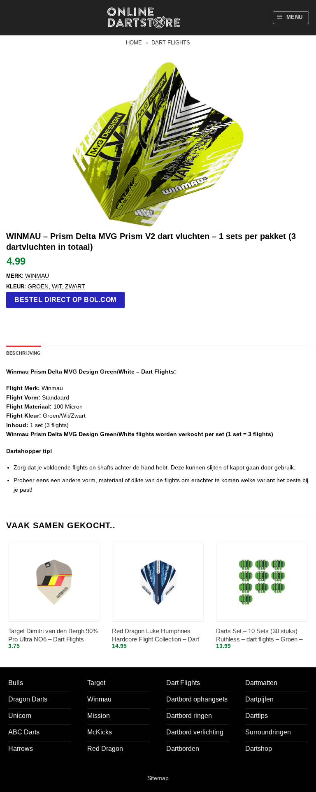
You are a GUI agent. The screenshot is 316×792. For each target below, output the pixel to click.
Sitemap (158, 778)
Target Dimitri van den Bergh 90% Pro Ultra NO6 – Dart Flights (53, 635)
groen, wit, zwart (56, 286)
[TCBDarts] (144, 18)
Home (134, 42)
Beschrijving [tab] (23, 353)
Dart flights (170, 42)
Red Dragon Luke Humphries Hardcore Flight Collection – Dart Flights (155, 635)
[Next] (309, 603)
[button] (291, 17)
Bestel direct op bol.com (65, 299)
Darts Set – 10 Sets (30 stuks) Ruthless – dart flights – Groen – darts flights (259, 635)
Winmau (37, 275)
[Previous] (6, 603)
